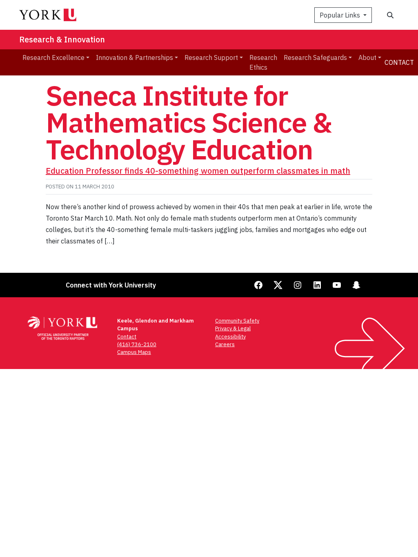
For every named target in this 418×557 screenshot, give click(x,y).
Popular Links (341, 15)
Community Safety (237, 320)
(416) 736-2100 (136, 344)
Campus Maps (134, 352)
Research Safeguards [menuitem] (315, 57)
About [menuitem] (367, 57)
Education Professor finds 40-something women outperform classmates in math (198, 170)
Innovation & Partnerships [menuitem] (134, 57)
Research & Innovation (62, 39)
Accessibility (230, 336)
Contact (399, 62)
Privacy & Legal (233, 328)
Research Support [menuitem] (211, 57)
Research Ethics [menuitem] (263, 62)
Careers (225, 344)
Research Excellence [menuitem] (53, 57)
